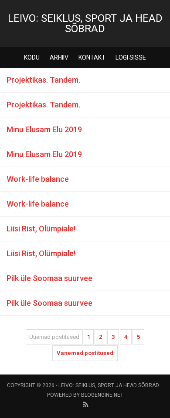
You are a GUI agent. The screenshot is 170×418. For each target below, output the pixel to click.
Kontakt (91, 57)
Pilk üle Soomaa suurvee (49, 278)
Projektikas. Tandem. (43, 79)
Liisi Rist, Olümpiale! (41, 228)
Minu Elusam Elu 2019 (44, 129)
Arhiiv (59, 57)
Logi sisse (131, 57)
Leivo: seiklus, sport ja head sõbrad (85, 23)
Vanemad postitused (85, 353)
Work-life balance (38, 179)
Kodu (32, 57)
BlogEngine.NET (102, 395)
